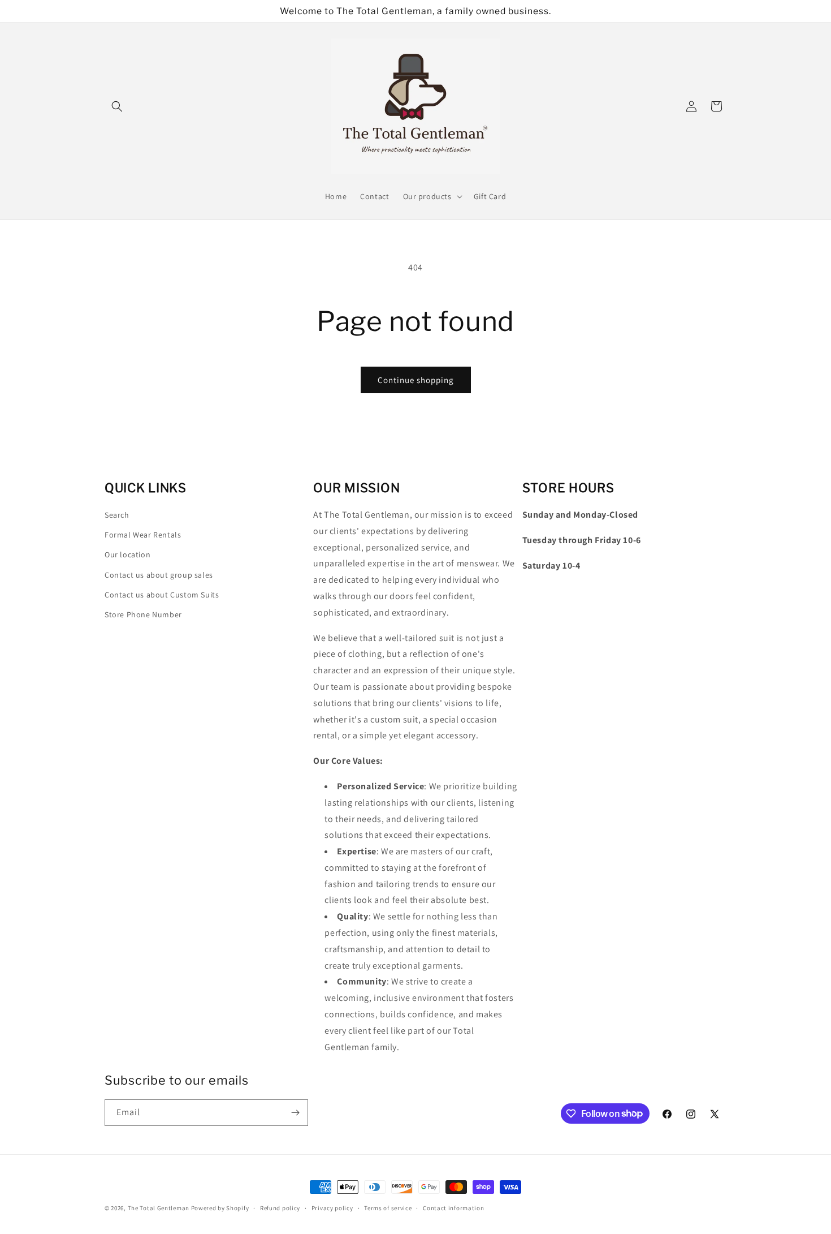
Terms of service (388, 1207)
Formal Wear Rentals (143, 535)
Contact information (453, 1207)
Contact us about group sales (159, 575)
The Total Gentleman (158, 1208)
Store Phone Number (143, 614)
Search (117, 515)
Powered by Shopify (220, 1208)
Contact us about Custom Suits (162, 595)
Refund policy (280, 1207)
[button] (117, 106)
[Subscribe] (295, 1112)
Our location (127, 555)
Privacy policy (332, 1207)
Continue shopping (416, 380)
